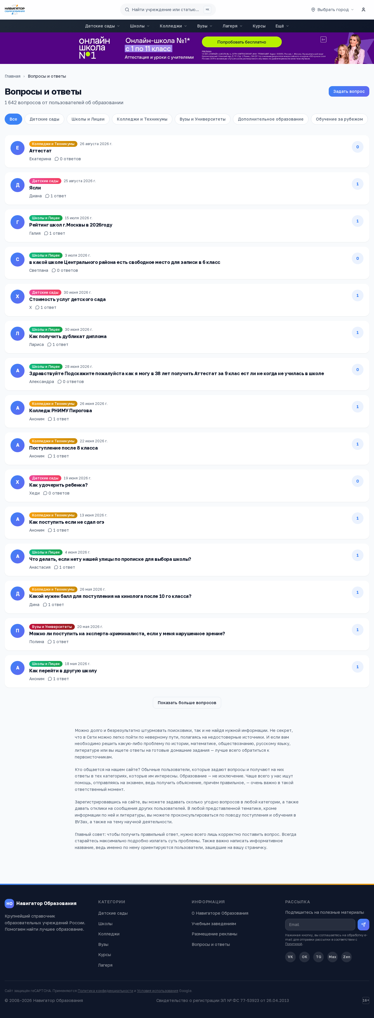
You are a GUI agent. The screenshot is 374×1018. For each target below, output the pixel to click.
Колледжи (171, 25)
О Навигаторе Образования (220, 913)
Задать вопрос (349, 91)
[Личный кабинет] (363, 9)
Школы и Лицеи (88, 118)
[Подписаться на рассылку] (363, 924)
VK (290, 957)
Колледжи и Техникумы (142, 118)
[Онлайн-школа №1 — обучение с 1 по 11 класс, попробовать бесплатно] (187, 48)
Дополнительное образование (271, 118)
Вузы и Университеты (203, 118)
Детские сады (100, 25)
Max (332, 957)
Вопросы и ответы (211, 944)
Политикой (293, 944)
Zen (346, 957)
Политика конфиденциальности (105, 991)
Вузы (202, 25)
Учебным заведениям (214, 923)
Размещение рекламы (214, 933)
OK (304, 957)
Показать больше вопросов (187, 702)
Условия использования (157, 991)
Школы (137, 25)
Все (13, 118)
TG (318, 957)
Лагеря (230, 25)
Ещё (280, 25)
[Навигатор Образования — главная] (15, 9)
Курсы (259, 25)
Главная (12, 76)
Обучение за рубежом (339, 118)
